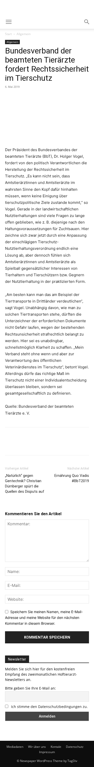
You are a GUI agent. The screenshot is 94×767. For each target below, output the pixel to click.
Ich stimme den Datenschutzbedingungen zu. (49, 706)
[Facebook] (10, 98)
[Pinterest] (33, 98)
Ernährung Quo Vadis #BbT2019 (71, 478)
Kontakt (56, 747)
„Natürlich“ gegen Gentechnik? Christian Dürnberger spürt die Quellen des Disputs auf (24, 483)
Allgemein (24, 34)
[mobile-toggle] (9, 22)
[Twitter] (22, 98)
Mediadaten (15, 747)
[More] (56, 98)
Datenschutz (74, 747)
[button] (87, 22)
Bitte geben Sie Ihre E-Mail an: (30, 688)
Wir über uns (37, 747)
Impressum (47, 752)
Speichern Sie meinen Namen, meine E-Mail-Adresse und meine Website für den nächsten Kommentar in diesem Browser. (44, 617)
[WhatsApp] (45, 98)
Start (8, 34)
